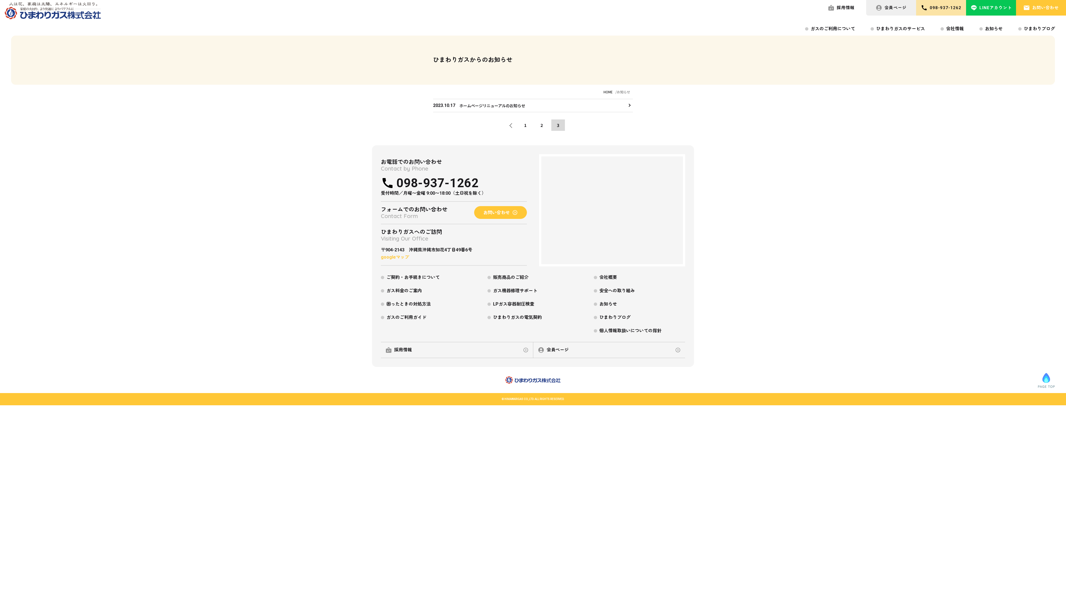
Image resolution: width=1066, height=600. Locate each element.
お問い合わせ (1045, 7)
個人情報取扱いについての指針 (630, 330)
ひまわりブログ (1039, 28)
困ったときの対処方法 (408, 304)
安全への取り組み (617, 290)
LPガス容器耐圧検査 (513, 304)
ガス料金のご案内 (404, 290)
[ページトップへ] (1046, 380)
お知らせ (994, 28)
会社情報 (955, 28)
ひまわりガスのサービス (900, 28)
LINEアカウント (995, 7)
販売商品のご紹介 (511, 277)
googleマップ (395, 257)
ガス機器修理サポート (515, 290)
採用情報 (845, 7)
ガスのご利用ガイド (406, 317)
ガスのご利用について (833, 28)
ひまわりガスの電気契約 (517, 317)
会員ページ (895, 7)
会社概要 (608, 277)
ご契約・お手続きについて (413, 277)
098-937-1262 (945, 7)
